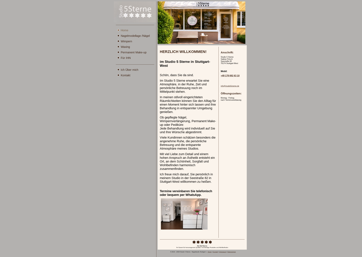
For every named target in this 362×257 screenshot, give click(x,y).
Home (124, 30)
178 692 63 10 (230, 75)
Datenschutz (232, 252)
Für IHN (126, 57)
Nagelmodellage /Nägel (135, 35)
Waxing (125, 46)
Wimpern (126, 41)
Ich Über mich (129, 69)
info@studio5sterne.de (230, 86)
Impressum (222, 252)
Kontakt (125, 75)
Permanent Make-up (133, 52)
